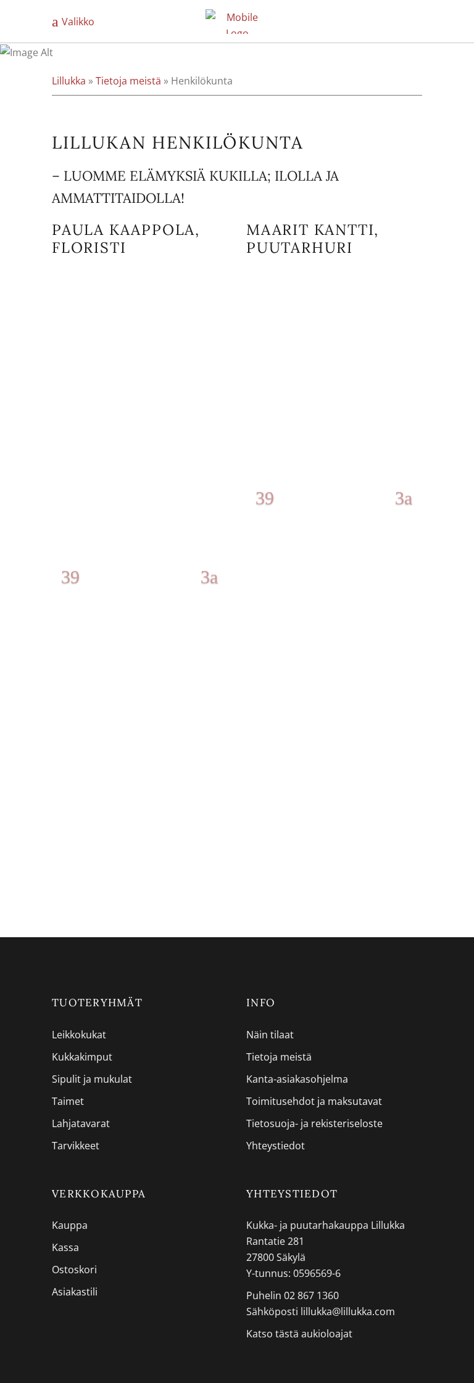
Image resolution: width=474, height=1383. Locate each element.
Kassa (65, 1247)
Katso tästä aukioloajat (299, 1333)
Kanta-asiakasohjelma (297, 1079)
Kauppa (70, 1225)
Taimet (68, 1101)
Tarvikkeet (75, 1145)
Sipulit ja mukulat (92, 1079)
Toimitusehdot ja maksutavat (314, 1101)
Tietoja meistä (128, 81)
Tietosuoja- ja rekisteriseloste (314, 1123)
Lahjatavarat (81, 1123)
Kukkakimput (82, 1057)
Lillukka (69, 81)
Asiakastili (75, 1292)
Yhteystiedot (275, 1145)
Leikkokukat (79, 1034)
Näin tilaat (270, 1034)
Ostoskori (74, 1269)
